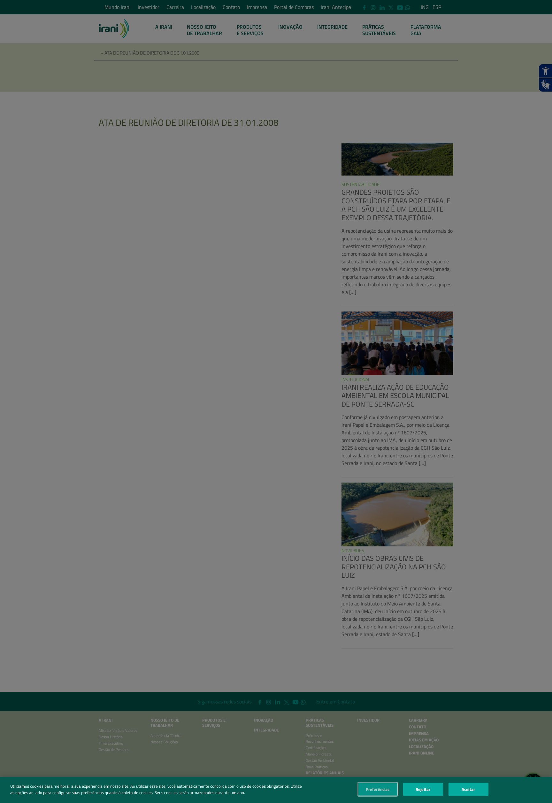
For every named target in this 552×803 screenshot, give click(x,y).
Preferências (378, 789)
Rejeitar (423, 789)
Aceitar (468, 789)
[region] (276, 790)
